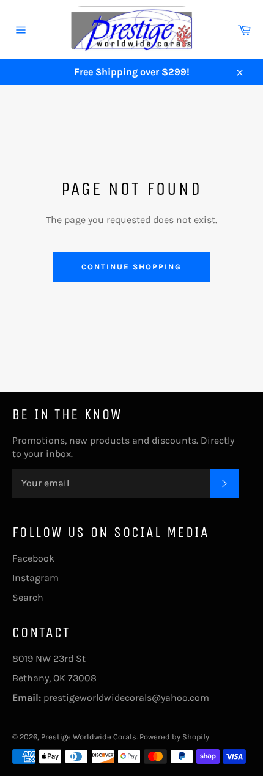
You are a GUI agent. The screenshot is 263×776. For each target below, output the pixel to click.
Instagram (35, 578)
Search (27, 597)
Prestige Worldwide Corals (88, 736)
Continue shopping (131, 266)
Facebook (33, 558)
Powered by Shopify (174, 736)
